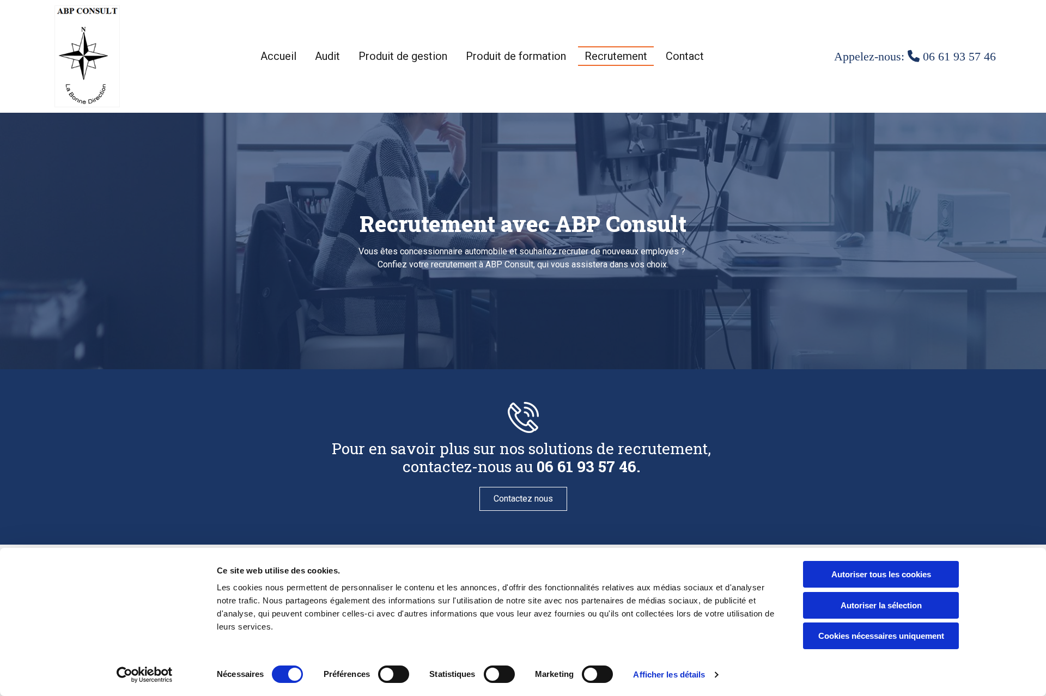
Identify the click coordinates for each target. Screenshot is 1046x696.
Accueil (278, 56)
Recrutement (616, 56)
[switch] (393, 674)
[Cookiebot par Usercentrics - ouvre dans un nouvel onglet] (144, 675)
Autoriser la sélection (881, 605)
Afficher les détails (669, 674)
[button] (523, 499)
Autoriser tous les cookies (881, 574)
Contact (685, 56)
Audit (327, 56)
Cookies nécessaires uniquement (881, 635)
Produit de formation (516, 56)
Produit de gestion (402, 56)
